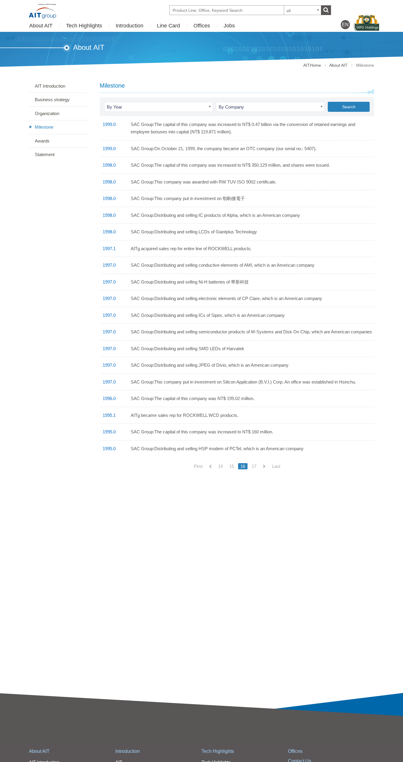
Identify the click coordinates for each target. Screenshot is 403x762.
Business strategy (52, 99)
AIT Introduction (50, 86)
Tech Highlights (84, 26)
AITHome (312, 65)
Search (349, 106)
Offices (202, 26)
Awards (42, 140)
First (198, 466)
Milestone (44, 127)
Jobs (229, 26)
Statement (45, 154)
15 (231, 466)
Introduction (129, 26)
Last (276, 466)
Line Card (168, 26)
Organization (47, 113)
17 (254, 466)
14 (220, 466)
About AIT (41, 26)
